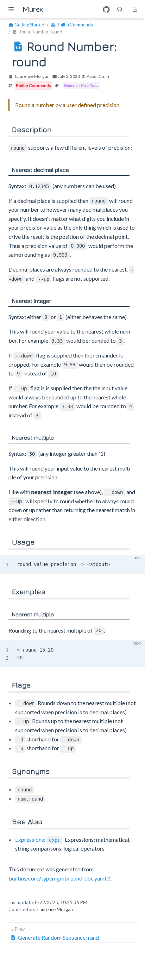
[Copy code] (135, 564)
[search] (120, 9)
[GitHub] (106, 9)
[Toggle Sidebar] (13, 9)
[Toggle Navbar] (134, 9)
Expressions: (37, 839)
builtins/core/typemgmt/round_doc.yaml (59, 878)
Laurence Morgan (32, 76)
